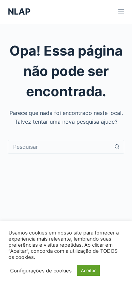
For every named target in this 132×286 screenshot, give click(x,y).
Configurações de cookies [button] (41, 271)
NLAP (19, 11)
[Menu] (121, 12)
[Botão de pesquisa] (117, 147)
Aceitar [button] (88, 270)
